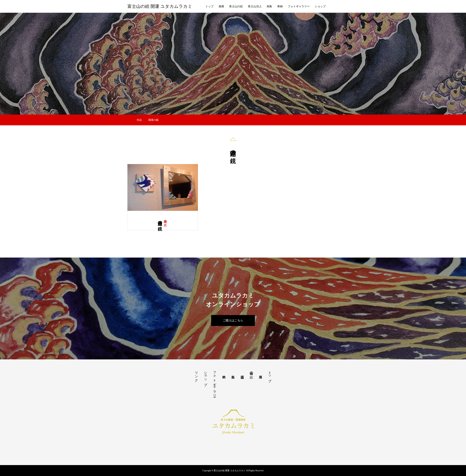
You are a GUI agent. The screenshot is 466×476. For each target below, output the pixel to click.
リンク (196, 374)
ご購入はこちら (233, 320)
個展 (221, 6)
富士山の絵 (236, 6)
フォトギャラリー (299, 6)
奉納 (280, 6)
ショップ (320, 6)
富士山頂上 (255, 6)
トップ (209, 6)
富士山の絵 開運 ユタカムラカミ (159, 6)
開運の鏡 (165, 219)
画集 (269, 6)
